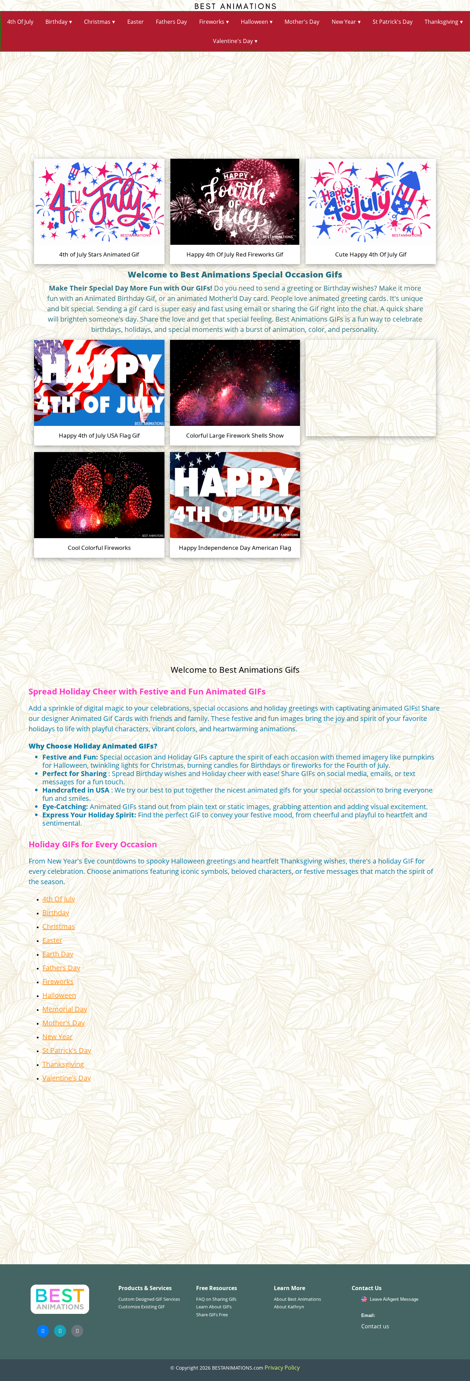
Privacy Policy (282, 1367)
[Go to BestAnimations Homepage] (235, 5)
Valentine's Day (233, 41)
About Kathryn (289, 1307)
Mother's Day (302, 21)
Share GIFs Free (212, 1314)
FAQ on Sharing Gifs (216, 1299)
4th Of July (20, 21)
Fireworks (211, 21)
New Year (344, 21)
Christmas (97, 21)
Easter (135, 21)
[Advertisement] (235, 102)
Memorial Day (64, 1009)
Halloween (254, 21)
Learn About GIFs (214, 1307)
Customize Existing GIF (141, 1307)
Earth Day (57, 954)
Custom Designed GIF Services (149, 1299)
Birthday (56, 21)
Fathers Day (171, 21)
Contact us (375, 1326)
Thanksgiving (441, 21)
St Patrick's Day (393, 21)
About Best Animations (297, 1299)
